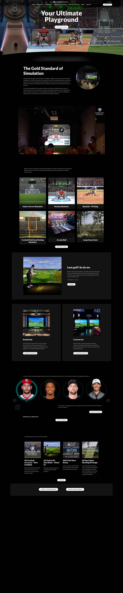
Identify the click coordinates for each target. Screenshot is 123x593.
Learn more (71, 284)
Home (33, 4)
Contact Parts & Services (75, 484)
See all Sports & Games (61, 246)
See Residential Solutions (30, 353)
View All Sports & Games (61, 27)
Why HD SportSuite (74, 4)
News (82, 4)
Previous (14, 400)
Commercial (48, 4)
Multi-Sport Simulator (60, 4)
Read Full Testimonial (96, 411)
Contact (88, 4)
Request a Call (107, 4)
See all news (61, 475)
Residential (40, 4)
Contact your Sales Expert (48, 484)
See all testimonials (61, 415)
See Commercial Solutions (80, 353)
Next (108, 400)
